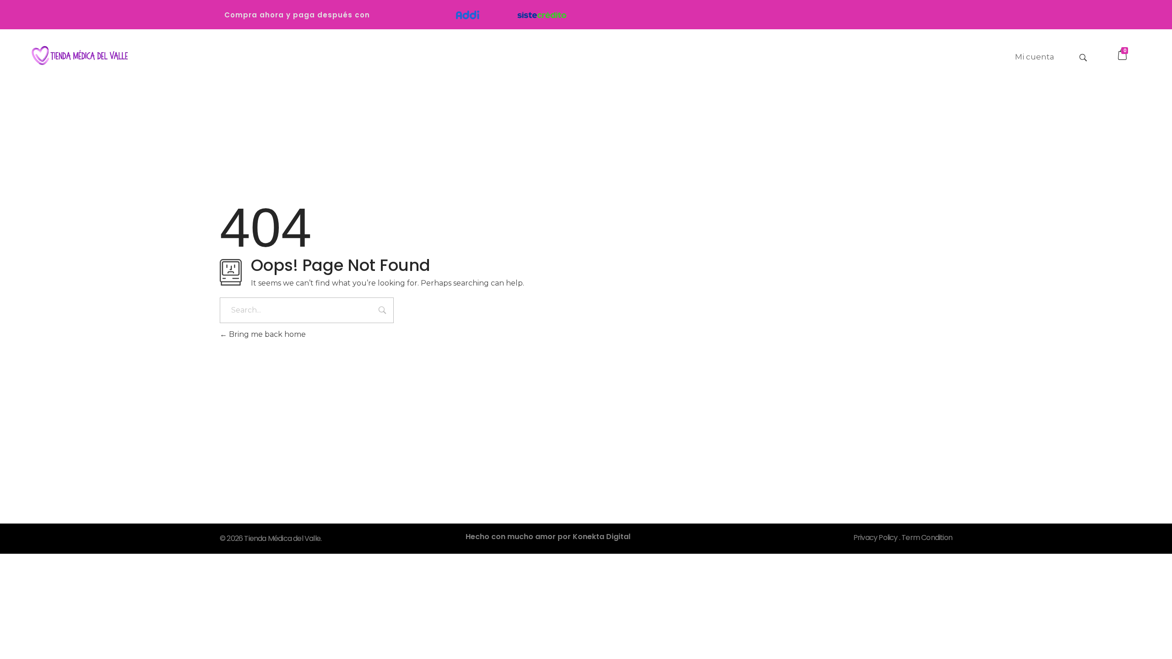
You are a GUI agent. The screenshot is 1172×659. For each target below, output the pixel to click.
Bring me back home (266, 334)
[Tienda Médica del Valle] (78, 56)
